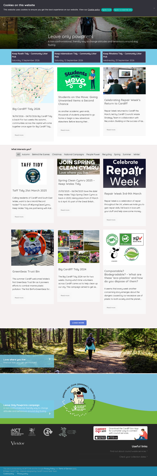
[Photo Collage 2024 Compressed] (78, 247)
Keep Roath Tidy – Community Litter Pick (30, 55)
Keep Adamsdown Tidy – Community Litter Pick (76, 55)
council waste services (135, 451)
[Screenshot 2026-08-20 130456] (32, 85)
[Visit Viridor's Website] (17, 443)
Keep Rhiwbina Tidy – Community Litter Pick (122, 55)
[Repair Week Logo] (124, 173)
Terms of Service (65, 469)
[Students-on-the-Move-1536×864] (78, 79)
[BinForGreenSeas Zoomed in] (32, 248)
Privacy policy (22, 474)
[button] (78, 24)
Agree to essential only (123, 10)
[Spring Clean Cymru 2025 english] (78, 167)
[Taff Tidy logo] (32, 172)
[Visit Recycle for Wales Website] (47, 432)
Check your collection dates (132, 456)
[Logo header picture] (124, 247)
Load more (78, 323)
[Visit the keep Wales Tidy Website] (66, 432)
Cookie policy (94, 9)
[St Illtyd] (124, 80)
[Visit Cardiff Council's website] (32, 432)
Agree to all (106, 10)
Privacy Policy (49, 469)
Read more (19, 135)
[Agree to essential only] (154, 8)
